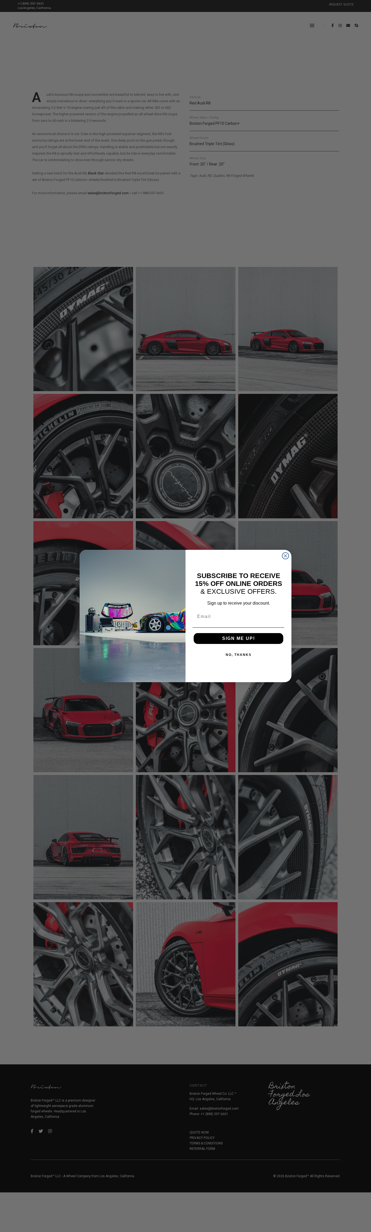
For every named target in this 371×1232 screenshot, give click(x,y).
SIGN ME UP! (238, 638)
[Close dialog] (285, 556)
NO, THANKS (238, 655)
